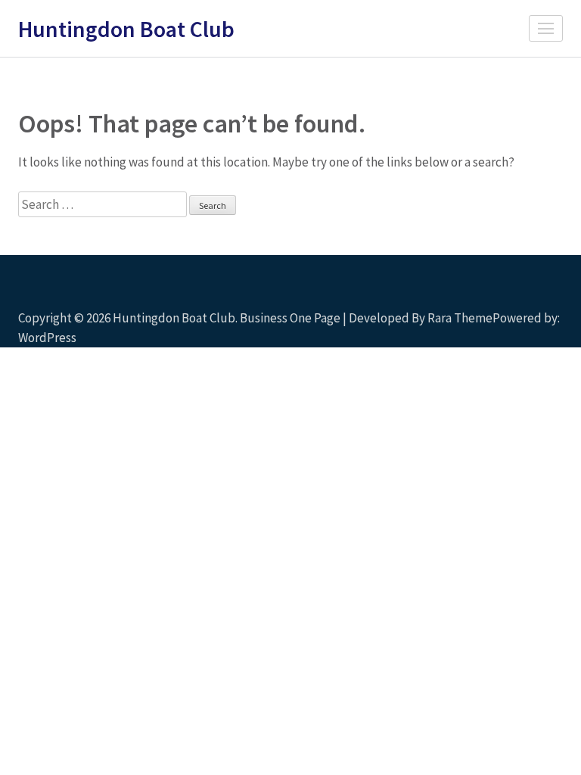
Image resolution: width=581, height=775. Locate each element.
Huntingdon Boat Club (126, 28)
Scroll (479, 315)
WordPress (47, 337)
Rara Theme (459, 318)
